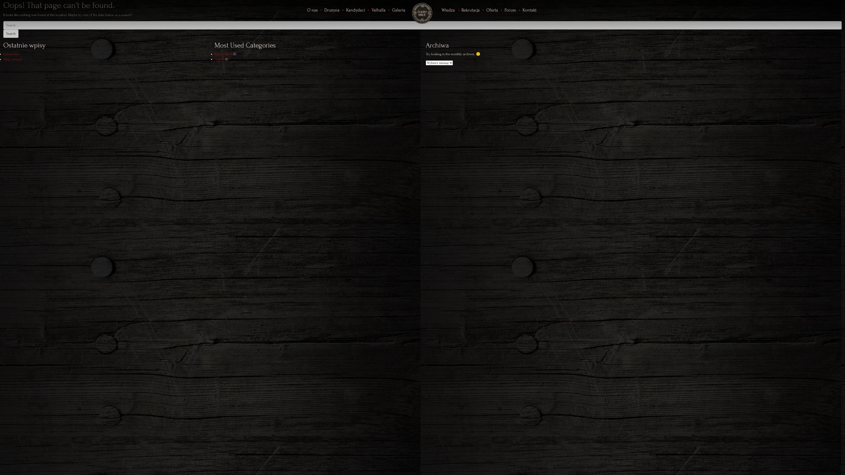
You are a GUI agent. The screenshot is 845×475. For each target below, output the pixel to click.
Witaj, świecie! (12, 59)
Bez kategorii (223, 54)
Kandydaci (355, 10)
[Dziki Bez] (422, 12)
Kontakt (529, 10)
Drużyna (332, 10)
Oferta (492, 10)
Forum (510, 10)
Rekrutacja (470, 10)
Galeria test (11, 54)
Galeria (398, 10)
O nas (312, 10)
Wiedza (448, 10)
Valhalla (379, 10)
